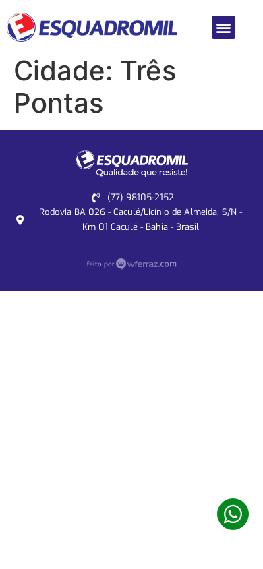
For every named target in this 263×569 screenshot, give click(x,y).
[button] (223, 27)
